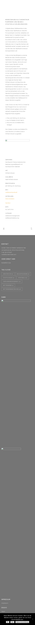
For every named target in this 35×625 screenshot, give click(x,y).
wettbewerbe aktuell (11, 192)
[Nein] (33, 619)
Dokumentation (9, 198)
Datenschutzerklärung (22, 622)
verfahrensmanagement (12, 281)
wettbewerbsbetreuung (12, 289)
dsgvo (3, 611)
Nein (12, 622)
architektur (8, 273)
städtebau (22, 277)
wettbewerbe (8, 285)
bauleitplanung (23, 273)
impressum (4, 603)
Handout (7, 203)
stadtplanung (8, 277)
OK (8, 622)
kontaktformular (6, 263)
